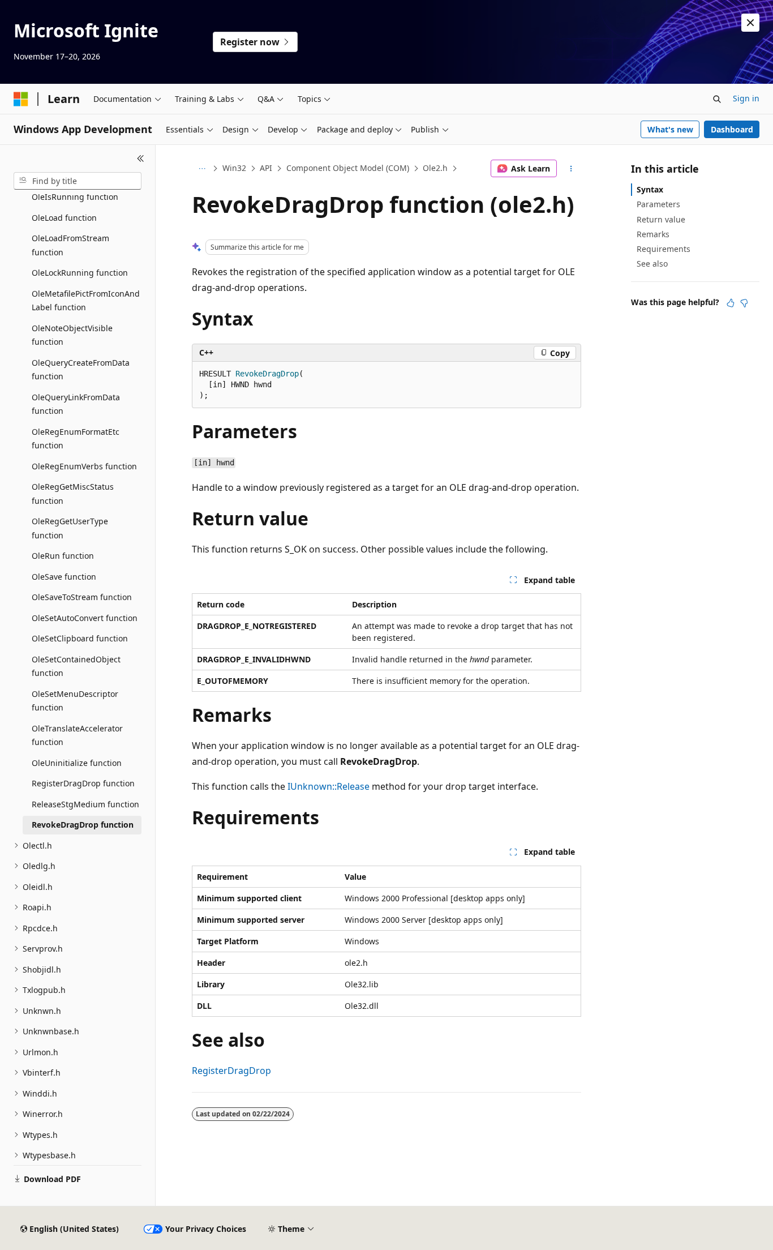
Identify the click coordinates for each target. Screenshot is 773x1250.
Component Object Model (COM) (347, 167)
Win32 (234, 167)
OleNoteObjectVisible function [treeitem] (72, 335)
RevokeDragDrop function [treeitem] (83, 824)
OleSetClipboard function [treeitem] (80, 638)
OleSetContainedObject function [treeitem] (76, 666)
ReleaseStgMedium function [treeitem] (85, 804)
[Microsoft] (21, 99)
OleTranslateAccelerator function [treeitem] (77, 735)
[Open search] (717, 99)
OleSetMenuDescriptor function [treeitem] (75, 700)
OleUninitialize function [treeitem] (77, 762)
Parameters (658, 204)
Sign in (746, 98)
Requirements (663, 248)
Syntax (650, 189)
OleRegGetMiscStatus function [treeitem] (73, 493)
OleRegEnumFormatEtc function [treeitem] (75, 438)
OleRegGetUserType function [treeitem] (70, 528)
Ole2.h (435, 167)
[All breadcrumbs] (202, 169)
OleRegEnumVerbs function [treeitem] (84, 466)
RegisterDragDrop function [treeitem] (83, 783)
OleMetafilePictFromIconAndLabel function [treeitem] (86, 300)
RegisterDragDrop (231, 1070)
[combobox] (77, 181)
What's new (670, 129)
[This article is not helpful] (744, 303)
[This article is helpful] (730, 303)
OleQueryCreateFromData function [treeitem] (81, 369)
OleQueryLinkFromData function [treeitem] (76, 404)
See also (652, 263)
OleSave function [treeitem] (64, 576)
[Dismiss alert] (750, 23)
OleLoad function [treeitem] (64, 217)
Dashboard (732, 129)
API (266, 167)
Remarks (653, 234)
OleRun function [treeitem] (63, 555)
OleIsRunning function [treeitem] (75, 196)
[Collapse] (141, 158)
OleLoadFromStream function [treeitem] (70, 245)
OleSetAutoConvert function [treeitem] (85, 618)
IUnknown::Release (328, 786)
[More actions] (571, 169)
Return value (661, 219)
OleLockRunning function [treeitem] (80, 272)
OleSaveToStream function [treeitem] (82, 597)
